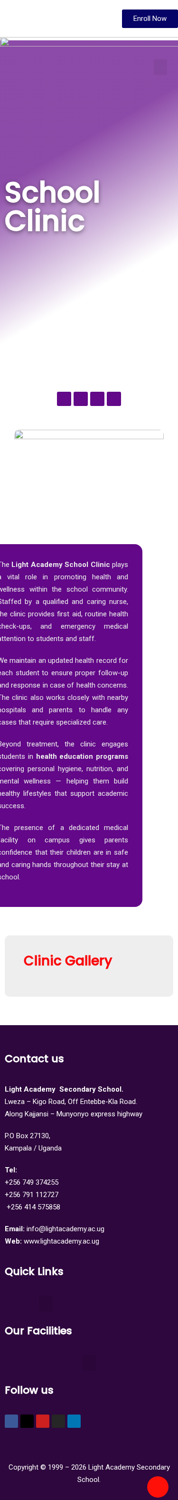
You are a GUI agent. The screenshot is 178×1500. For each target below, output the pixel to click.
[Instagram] (58, 1421)
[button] (160, 67)
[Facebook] (11, 1421)
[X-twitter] (27, 1421)
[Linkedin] (74, 1421)
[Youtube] (42, 1421)
